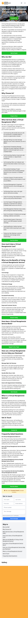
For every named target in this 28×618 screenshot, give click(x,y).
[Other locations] (21, 3)
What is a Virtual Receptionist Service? (12, 551)
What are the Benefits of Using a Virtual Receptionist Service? (13, 540)
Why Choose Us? (7, 529)
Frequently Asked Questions (10, 556)
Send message (14, 518)
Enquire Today (14, 317)
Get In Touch (14, 53)
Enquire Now (14, 116)
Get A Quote (14, 392)
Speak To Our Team (14, 347)
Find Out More (14, 240)
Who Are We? (6, 527)
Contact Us (14, 18)
